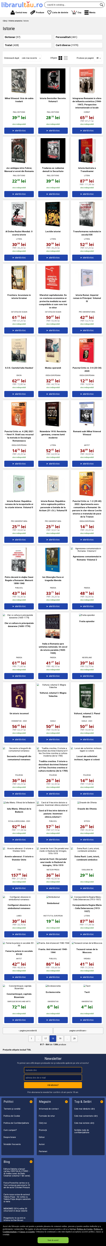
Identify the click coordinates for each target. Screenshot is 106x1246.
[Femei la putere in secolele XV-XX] (19, 945)
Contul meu (21, 12)
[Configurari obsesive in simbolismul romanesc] (19, 899)
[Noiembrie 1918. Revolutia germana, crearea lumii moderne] (53, 426)
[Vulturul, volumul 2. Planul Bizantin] (87, 708)
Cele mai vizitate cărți (84, 1123)
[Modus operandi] (53, 362)
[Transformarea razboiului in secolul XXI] (87, 226)
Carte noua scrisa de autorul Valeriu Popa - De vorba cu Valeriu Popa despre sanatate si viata (17, 1198)
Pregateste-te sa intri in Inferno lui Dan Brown (14, 1219)
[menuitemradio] (65, 58)
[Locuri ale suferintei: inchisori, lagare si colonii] (87, 751)
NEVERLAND (87, 657)
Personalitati (66, 37)
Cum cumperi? (10, 1130)
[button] (89, 12)
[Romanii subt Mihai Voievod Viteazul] (87, 426)
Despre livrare (10, 1137)
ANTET (87, 445)
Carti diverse (67, 45)
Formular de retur (47, 1116)
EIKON (19, 375)
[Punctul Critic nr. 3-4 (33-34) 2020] (87, 362)
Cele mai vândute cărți (84, 1109)
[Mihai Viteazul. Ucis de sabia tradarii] (19, 93)
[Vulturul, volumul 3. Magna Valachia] (53, 687)
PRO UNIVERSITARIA (87, 312)
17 (45, 1038)
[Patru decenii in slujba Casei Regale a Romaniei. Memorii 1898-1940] (19, 571)
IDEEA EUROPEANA (53, 375)
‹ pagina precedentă (28, 1030)
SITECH (87, 821)
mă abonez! (53, 1085)
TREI (19, 870)
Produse (40, 12)
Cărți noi (43, 1123)
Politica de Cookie (85, 1228)
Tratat (12, 45)
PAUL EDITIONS (19, 112)
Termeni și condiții (12, 1109)
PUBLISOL (19, 588)
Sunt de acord (53, 1240)
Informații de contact (49, 1109)
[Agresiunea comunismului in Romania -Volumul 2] (87, 551)
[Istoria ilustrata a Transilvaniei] (87, 162)
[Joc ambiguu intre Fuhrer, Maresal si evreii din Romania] (19, 162)
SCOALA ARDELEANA (16, 821)
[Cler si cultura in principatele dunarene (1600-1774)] (19, 617)
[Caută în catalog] (102, 5)
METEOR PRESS (53, 870)
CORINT (87, 112)
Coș (77, 12)
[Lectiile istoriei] (53, 226)
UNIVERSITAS (53, 1001)
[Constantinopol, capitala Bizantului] (19, 988)
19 (60, 1038)
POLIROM (19, 775)
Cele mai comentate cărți (86, 1116)
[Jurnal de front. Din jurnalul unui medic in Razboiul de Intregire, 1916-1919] (53, 853)
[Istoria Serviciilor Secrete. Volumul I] (53, 93)
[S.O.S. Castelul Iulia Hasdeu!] (19, 362)
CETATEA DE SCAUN (19, 312)
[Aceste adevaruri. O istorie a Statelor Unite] (19, 851)
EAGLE (53, 721)
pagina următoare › (78, 1030)
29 (74, 1038)
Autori (42, 1144)
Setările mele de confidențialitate (81, 1131)
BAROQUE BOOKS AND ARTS (19, 1001)
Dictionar (12, 37)
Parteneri (43, 1151)
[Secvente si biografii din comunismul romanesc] (19, 751)
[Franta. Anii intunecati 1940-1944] (53, 943)
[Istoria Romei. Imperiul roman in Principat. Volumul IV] (87, 289)
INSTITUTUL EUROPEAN (53, 916)
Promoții (43, 1130)
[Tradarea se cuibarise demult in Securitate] (53, 162)
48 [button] (97, 58)
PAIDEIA (53, 588)
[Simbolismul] (53, 897)
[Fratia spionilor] (87, 615)
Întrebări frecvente (12, 1144)
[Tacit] (87, 986)
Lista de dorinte (60, 12)
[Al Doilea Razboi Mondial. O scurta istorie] (19, 226)
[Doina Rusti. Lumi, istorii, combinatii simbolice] (87, 851)
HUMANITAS (16, 721)
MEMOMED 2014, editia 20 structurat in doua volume (15, 1209)
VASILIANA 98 (87, 870)
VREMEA (87, 959)
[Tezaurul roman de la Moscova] (87, 943)
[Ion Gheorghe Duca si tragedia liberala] (53, 571)
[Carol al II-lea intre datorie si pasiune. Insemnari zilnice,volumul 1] (53, 805)
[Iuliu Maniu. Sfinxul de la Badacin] (19, 802)
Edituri (42, 1137)
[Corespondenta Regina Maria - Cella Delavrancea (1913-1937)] (87, 899)
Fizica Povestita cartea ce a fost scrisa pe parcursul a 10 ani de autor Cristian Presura (17, 1185)
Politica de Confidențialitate (16, 1123)
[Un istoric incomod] (19, 708)
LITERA (87, 175)
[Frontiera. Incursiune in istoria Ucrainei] (19, 289)
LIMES (19, 916)
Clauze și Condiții (27, 1231)
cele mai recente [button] (29, 58)
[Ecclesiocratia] (53, 986)
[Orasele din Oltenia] (87, 802)
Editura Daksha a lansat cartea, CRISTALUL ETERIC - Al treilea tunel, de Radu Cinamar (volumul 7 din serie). (17, 1172)
